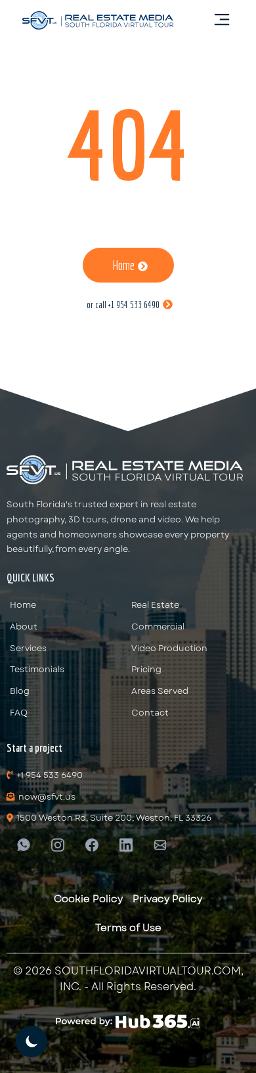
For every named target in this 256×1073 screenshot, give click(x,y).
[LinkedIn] (126, 844)
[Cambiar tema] (31, 1041)
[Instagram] (58, 844)
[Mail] (160, 844)
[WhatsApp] (24, 844)
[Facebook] (92, 844)
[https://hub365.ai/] (128, 1021)
